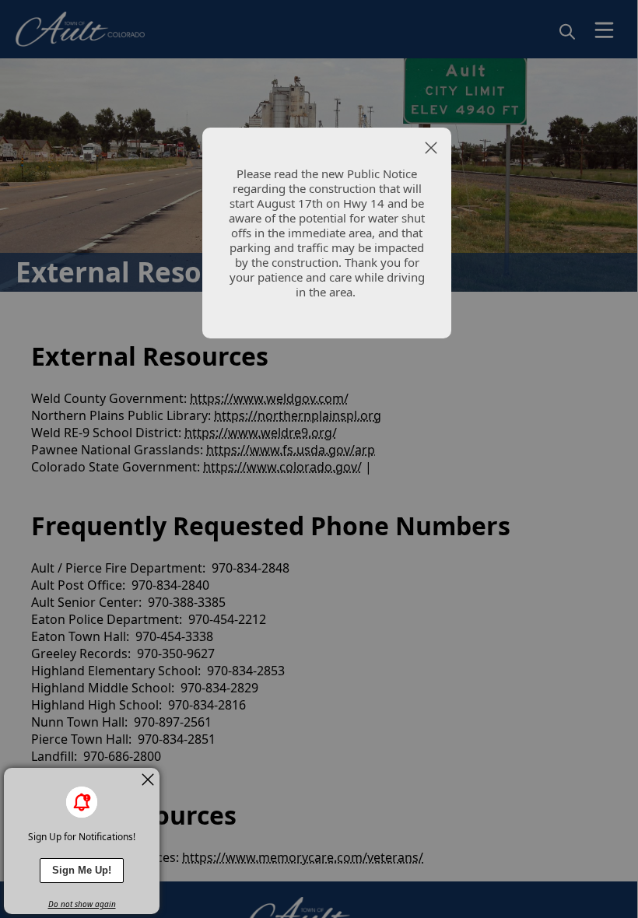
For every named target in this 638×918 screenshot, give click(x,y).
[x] (148, 779)
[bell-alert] (81, 802)
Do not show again (82, 904)
